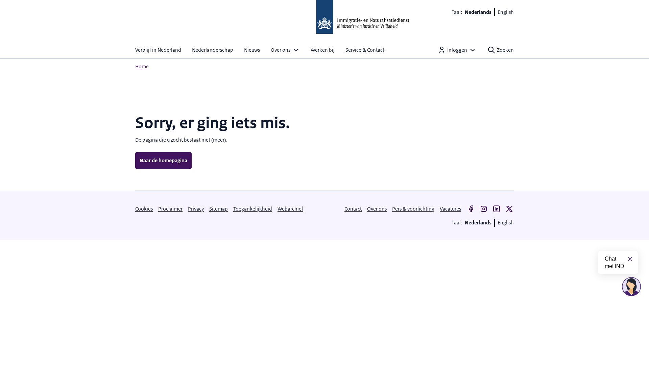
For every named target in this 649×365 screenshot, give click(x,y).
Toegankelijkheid (252, 208)
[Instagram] (483, 208)
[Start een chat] (631, 286)
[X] (509, 208)
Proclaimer (170, 208)
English (506, 12)
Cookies (144, 208)
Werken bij (323, 50)
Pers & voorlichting (413, 208)
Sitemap (218, 208)
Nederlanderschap (212, 50)
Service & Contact (364, 50)
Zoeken (505, 50)
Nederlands (478, 12)
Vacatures (450, 208)
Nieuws (252, 50)
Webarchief (290, 208)
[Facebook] (470, 208)
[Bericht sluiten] (630, 259)
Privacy (196, 208)
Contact (353, 208)
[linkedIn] (496, 208)
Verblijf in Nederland (158, 50)
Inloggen (457, 50)
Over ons (280, 50)
